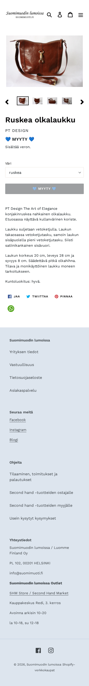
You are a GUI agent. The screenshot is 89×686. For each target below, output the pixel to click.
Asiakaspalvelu (23, 390)
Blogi (13, 440)
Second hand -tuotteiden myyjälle (40, 505)
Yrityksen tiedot (23, 352)
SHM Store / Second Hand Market (38, 593)
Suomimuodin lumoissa (44, 664)
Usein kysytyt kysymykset (32, 518)
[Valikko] (80, 14)
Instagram (17, 430)
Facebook (17, 420)
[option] (22, 101)
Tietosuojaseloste (25, 377)
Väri (8, 163)
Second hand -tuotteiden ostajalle (41, 492)
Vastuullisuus (21, 364)
